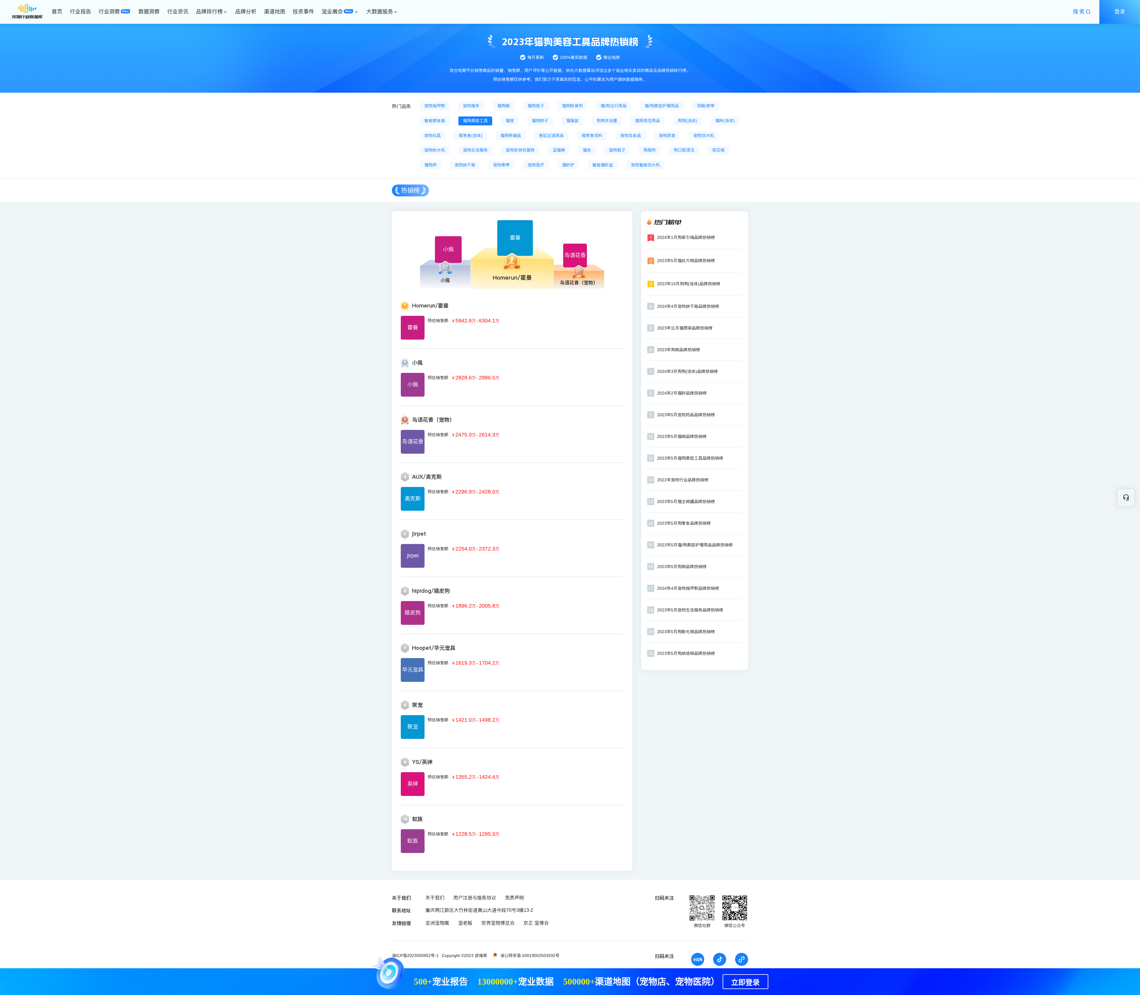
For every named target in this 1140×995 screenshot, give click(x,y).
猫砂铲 (568, 165)
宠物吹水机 (434, 150)
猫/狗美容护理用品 (662, 105)
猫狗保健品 (510, 135)
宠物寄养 (501, 165)
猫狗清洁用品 (647, 120)
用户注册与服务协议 (474, 897)
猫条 (587, 150)
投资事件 (303, 12)
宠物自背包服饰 (520, 150)
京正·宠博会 (536, 922)
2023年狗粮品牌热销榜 (678, 349)
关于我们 (434, 897)
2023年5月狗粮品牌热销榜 (682, 566)
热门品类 (401, 106)
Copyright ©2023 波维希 (464, 955)
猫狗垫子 (536, 105)
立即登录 (745, 982)
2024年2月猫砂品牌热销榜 (682, 393)
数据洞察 (149, 12)
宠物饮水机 (703, 135)
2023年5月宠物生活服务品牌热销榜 (690, 610)
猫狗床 (430, 165)
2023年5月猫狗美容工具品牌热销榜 (690, 458)
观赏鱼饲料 (592, 135)
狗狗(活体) (687, 120)
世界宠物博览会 (497, 922)
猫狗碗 (503, 105)
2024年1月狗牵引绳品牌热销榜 (686, 237)
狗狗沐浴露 (606, 120)
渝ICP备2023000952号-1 (415, 955)
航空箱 (718, 150)
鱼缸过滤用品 (551, 135)
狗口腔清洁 (684, 150)
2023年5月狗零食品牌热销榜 (684, 523)
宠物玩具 (432, 135)
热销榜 (410, 190)
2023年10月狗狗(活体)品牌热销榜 (688, 283)
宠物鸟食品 (630, 135)
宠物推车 (471, 105)
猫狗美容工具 (475, 120)
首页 (57, 12)
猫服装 (572, 120)
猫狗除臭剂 (572, 105)
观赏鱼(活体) (470, 135)
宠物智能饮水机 (645, 165)
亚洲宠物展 (437, 922)
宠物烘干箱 (465, 165)
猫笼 (510, 120)
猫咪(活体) (725, 120)
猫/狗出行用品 (614, 105)
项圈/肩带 (706, 105)
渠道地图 (274, 12)
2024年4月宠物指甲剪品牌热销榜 (688, 588)
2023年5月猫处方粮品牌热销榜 (686, 260)
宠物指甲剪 (434, 105)
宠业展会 (332, 12)
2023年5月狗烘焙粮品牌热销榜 (686, 653)
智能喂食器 (434, 120)
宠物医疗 (536, 165)
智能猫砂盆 (602, 165)
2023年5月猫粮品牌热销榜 (682, 436)
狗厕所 (649, 150)
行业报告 (80, 12)
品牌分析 (245, 12)
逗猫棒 (558, 150)
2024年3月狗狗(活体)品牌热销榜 (687, 371)
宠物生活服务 (475, 150)
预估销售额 (438, 320)
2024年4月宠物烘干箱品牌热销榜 (688, 306)
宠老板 (465, 922)
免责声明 (514, 897)
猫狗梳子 (540, 120)
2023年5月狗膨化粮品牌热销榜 (686, 631)
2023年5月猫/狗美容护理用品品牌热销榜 (695, 545)
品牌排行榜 (209, 12)
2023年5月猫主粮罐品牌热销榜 (686, 501)
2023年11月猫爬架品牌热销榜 (684, 328)
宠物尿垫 (667, 135)
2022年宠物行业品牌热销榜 (682, 479)
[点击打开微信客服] (1126, 497)
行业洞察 (109, 12)
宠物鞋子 (617, 150)
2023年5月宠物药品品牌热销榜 (686, 414)
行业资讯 (178, 12)
